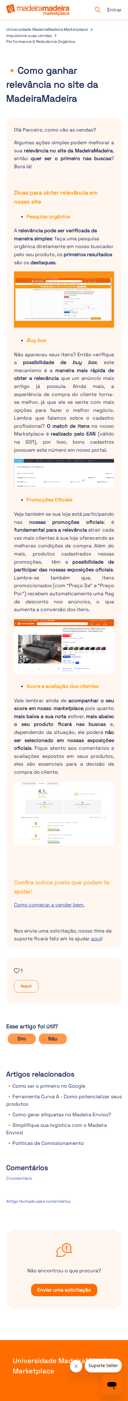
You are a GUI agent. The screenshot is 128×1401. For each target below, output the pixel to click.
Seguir (26, 986)
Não (52, 1038)
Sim (21, 1038)
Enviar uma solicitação (64, 1290)
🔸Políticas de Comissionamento (45, 1143)
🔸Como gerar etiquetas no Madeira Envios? (58, 1114)
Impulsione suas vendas (29, 35)
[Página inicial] (37, 10)
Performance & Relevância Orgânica (40, 41)
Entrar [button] (114, 10)
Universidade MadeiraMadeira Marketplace (47, 29)
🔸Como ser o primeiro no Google (45, 1086)
